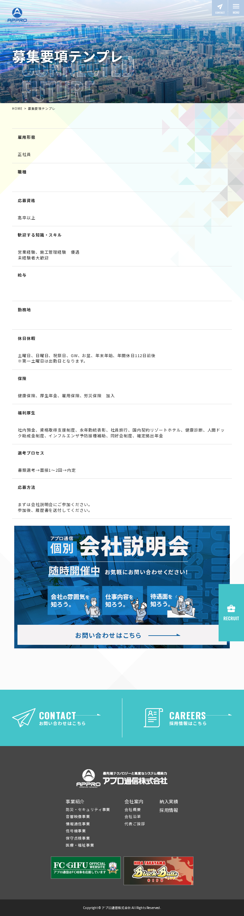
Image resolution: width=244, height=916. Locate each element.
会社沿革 (133, 816)
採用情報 (168, 810)
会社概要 (133, 809)
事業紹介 (75, 801)
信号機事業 (76, 830)
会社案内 (134, 801)
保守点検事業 (78, 838)
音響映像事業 (78, 816)
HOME (17, 108)
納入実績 (168, 801)
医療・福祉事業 (80, 845)
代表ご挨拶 (135, 823)
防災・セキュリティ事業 (88, 809)
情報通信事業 (78, 823)
